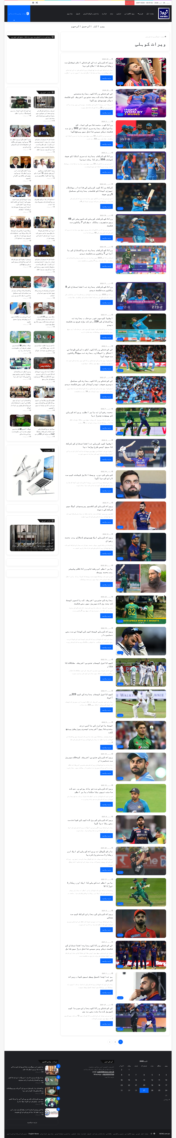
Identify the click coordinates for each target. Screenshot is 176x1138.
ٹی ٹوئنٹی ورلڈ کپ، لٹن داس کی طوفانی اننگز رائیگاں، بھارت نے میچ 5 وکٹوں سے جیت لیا (90, 353)
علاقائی (109, 1134)
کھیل (78, 13)
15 (129, 1080)
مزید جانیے (109, 1077)
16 (121, 1080)
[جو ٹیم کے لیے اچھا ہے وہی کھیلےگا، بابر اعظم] (20, 102)
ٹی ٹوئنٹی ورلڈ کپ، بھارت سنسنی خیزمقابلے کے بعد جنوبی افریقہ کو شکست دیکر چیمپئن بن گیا (89, 97)
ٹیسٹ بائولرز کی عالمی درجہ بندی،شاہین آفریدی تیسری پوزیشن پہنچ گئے (89, 729)
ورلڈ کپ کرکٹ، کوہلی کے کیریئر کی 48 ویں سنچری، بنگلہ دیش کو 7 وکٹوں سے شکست (90, 222)
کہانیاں (43, 1134)
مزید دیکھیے (32, 1122)
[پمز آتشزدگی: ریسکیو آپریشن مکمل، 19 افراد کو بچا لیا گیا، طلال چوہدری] (44, 162)
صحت (111, 13)
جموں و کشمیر (118, 1134)
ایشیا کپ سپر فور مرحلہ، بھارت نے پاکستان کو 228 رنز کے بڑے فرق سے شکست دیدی (89, 321)
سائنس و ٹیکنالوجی (91, 13)
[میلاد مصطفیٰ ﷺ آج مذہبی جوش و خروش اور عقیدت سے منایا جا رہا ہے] (20, 337)
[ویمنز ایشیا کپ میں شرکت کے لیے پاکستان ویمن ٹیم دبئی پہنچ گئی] (20, 251)
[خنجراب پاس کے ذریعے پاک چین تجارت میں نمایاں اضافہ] (44, 282)
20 (144, 1085)
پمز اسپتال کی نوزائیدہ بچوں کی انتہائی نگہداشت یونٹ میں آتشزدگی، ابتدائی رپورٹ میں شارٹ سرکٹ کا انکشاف (21, 204)
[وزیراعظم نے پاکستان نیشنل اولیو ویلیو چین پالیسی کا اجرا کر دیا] (20, 363)
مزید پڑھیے (106, 78)
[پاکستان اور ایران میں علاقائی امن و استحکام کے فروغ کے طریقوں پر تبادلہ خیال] (20, 392)
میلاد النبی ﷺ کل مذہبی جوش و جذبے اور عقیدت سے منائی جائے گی (21, 431)
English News (34, 1134)
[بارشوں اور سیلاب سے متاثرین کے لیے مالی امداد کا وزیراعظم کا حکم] (51, 1070)
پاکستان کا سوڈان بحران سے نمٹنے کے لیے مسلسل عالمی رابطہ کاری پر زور (21, 292)
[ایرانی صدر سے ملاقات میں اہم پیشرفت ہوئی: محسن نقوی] (20, 308)
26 (152, 1090)
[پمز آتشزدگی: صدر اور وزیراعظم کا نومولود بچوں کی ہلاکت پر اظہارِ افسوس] (20, 162)
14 (136, 1080)
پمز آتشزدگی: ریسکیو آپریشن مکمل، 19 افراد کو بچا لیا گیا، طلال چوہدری (44, 173)
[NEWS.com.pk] (164, 13)
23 (122, 1085)
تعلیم (118, 13)
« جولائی (167, 1099)
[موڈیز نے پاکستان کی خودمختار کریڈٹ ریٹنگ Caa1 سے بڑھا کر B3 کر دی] (44, 421)
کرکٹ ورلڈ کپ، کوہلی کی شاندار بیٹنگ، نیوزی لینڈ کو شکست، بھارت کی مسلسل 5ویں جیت (89, 191)
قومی (141, 13)
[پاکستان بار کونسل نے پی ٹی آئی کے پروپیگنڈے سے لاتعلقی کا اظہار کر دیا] (51, 1091)
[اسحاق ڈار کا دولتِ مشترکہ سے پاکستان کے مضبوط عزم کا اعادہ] (44, 191)
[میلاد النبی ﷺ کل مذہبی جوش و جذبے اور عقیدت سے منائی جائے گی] (20, 421)
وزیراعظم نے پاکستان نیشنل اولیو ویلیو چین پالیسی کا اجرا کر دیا (22, 374)
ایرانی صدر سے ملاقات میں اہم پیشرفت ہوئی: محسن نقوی (21, 319)
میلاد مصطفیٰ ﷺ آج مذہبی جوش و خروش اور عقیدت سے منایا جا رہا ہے (21, 347)
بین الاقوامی (130, 13)
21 (136, 1085)
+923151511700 (108, 1074)
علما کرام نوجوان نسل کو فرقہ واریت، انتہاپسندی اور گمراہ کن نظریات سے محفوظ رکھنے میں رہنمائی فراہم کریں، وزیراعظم (44, 144)
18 (159, 1085)
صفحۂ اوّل (150, 13)
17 (166, 1085)
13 (144, 1080)
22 (129, 1085)
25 (159, 1090)
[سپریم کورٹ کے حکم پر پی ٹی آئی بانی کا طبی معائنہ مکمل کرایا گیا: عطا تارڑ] (51, 1102)
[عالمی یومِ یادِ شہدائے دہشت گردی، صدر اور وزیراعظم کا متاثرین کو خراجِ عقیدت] (51, 1112)
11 (159, 1080)
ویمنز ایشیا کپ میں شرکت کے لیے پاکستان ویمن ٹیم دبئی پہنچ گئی (21, 261)
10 (166, 1080)
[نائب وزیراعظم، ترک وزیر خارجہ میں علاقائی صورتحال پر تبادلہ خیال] (44, 337)
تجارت (104, 13)
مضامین (70, 13)
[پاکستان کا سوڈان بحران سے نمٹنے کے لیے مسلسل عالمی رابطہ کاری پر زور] (20, 282)
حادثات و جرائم (98, 1134)
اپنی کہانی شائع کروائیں (17, 1134)
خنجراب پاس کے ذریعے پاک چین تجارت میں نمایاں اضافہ (45, 292)
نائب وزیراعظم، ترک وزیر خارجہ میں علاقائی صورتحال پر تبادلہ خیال (44, 347)
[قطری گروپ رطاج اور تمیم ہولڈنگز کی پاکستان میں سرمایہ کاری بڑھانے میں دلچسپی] (44, 392)
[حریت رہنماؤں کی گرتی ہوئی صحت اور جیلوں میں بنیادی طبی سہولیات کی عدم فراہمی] (44, 102)
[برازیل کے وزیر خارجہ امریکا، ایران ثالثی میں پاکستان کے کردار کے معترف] (51, 1080)
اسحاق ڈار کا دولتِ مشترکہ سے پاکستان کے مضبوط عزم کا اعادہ (44, 201)
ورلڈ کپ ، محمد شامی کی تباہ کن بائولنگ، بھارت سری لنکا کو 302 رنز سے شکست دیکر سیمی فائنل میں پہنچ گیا (89, 128)
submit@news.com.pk (105, 1072)
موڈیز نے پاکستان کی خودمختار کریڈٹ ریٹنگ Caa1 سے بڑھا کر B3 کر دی (45, 431)
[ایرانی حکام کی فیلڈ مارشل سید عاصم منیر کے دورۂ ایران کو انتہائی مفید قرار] (44, 222)
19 (152, 1085)
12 (152, 1080)
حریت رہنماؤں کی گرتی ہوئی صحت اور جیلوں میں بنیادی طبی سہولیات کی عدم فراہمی (32, 545)
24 (166, 1090)
